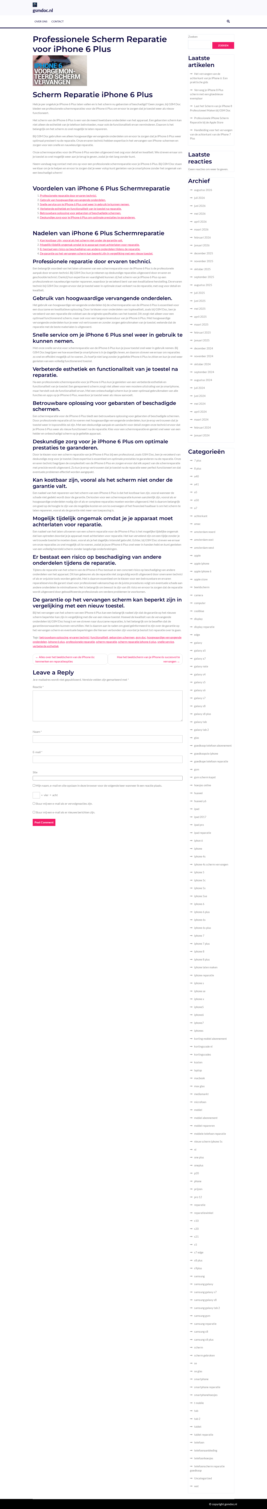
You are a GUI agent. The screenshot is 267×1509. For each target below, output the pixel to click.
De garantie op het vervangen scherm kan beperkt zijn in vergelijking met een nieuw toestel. (96, 253)
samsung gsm (202, 1315)
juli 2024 (199, 387)
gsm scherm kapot (205, 777)
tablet (197, 1426)
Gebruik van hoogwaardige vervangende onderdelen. (73, 200)
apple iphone (201, 563)
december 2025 (203, 253)
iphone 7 (199, 935)
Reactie (38, 687)
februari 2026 (202, 237)
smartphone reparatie (207, 1387)
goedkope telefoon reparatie (211, 761)
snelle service (165, 641)
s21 (196, 1236)
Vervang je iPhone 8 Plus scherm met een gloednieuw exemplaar (206, 94)
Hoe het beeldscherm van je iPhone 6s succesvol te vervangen (148, 659)
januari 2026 (202, 245)
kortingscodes (202, 1054)
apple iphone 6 (202, 571)
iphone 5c (200, 880)
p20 (196, 1173)
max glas (199, 1086)
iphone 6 (199, 904)
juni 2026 (200, 205)
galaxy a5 (200, 650)
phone (197, 1181)
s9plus (198, 1268)
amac (197, 523)
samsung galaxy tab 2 (207, 1307)
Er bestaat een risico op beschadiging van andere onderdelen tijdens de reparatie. (90, 249)
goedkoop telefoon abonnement (213, 745)
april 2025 (200, 316)
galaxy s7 (200, 698)
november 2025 (203, 261)
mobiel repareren (204, 1125)
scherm (198, 1347)
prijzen (198, 1189)
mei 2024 (200, 403)
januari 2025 (202, 340)
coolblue (199, 611)
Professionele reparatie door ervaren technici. (68, 195)
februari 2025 (202, 332)
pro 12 (198, 1197)
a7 (195, 508)
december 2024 (203, 348)
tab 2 (197, 1418)
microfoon (200, 1102)
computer (200, 603)
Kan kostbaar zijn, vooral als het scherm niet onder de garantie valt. (81, 240)
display (198, 618)
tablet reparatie (203, 1434)
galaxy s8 (200, 706)
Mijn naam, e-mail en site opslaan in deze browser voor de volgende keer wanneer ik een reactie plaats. (99, 785)
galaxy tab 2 (201, 729)
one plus (199, 1157)
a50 (196, 500)
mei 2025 (200, 308)
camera (198, 595)
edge (197, 634)
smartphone (201, 1379)
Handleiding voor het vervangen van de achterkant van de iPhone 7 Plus (211, 134)
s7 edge (198, 1252)
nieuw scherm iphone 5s (208, 1141)
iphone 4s (200, 856)
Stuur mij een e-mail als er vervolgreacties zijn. (64, 803)
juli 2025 (199, 292)
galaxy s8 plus (202, 713)
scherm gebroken (204, 1355)
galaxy (198, 642)
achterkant (200, 516)
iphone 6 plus (56, 641)
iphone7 (199, 1022)
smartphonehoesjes (206, 1394)
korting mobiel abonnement (210, 1038)
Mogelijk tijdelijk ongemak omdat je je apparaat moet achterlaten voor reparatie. (89, 244)
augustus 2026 (203, 190)
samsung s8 (201, 1331)
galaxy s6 (200, 690)
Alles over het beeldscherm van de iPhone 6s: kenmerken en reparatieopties (65, 659)
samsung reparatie (205, 1323)
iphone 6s (200, 919)
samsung (199, 1276)
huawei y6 (200, 801)
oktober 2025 (202, 269)
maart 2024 (201, 419)
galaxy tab (200, 721)
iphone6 (199, 1014)
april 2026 (200, 221)
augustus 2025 (203, 285)
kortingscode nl (203, 1046)
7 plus (197, 460)
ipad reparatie (202, 832)
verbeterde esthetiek (46, 646)
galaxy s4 (200, 674)
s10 (196, 1220)
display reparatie (204, 626)
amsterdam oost (204, 539)
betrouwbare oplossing (53, 637)
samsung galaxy (203, 1284)
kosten (198, 1062)
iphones (198, 1030)
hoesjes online (202, 785)
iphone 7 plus (202, 943)
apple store (201, 579)
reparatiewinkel (203, 1212)
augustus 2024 (203, 380)
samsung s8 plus (204, 1339)
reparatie (199, 1204)
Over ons (41, 21)
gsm (196, 769)
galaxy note (201, 666)
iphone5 (199, 1007)
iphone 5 (199, 872)
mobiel (198, 1109)
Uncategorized (203, 1478)
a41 (196, 484)
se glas (198, 1371)
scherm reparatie (106, 641)
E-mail (37, 752)
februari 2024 (202, 427)
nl (195, 1149)
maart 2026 (201, 229)
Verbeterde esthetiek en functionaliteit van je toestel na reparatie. (81, 208)
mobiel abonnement (206, 1117)
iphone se (199, 991)
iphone (198, 848)
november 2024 (203, 356)
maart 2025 (201, 324)
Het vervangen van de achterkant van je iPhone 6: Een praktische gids (209, 78)
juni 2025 (200, 300)
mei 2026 (200, 213)
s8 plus (198, 1260)
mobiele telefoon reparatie (210, 1133)
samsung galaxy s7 (205, 1292)
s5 (195, 1244)
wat (196, 1486)
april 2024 (200, 411)
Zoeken (193, 36)
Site (35, 772)
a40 (196, 476)
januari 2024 (202, 435)
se (195, 1363)
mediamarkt (201, 1094)
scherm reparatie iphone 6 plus (137, 641)
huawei (198, 793)
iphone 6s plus (202, 927)
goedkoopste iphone (206, 753)
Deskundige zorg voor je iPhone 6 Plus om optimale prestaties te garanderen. (87, 217)
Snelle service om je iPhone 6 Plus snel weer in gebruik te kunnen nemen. (85, 204)
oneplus (198, 1165)
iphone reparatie (204, 975)
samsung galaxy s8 (205, 1299)
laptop (198, 1070)
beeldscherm (201, 587)
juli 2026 (199, 197)
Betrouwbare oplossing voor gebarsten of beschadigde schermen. (80, 213)
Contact (57, 21)
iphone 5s (200, 888)
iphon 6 (198, 840)
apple (197, 555)
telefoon (199, 1442)
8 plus (197, 468)
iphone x (199, 999)
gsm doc (141, 637)
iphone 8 (199, 951)
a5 (195, 492)
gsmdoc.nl (43, 10)
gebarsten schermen (122, 637)
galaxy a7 (200, 658)
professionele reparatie (80, 641)
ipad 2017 (200, 816)
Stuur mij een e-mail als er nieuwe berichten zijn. (65, 812)
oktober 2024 (202, 364)
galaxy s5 (200, 682)
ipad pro (199, 824)
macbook (199, 1078)
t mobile (199, 1403)
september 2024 (204, 372)
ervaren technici (79, 637)
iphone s (199, 983)
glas (196, 737)
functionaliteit (99, 637)
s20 (196, 1228)
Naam (37, 731)
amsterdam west (204, 547)
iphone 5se (200, 896)
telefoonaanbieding (205, 1450)
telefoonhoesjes (203, 1458)
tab (196, 1410)
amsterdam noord (204, 531)
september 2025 (204, 277)
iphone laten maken (205, 967)
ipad (196, 808)
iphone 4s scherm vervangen (211, 864)
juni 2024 (200, 395)
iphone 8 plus (202, 959)
